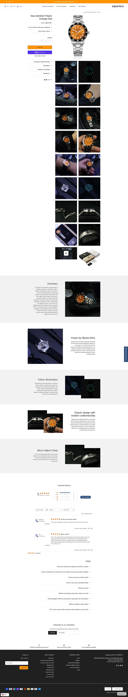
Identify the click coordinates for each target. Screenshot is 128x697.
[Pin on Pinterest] (44, 79)
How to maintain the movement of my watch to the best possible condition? (64, 572)
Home (99, 12)
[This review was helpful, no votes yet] (88, 528)
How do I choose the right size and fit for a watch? (72, 566)
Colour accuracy (83, 588)
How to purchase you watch (47, 662)
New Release (82, 6)
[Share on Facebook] (46, 79)
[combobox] (55, 510)
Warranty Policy (50, 669)
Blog (78, 669)
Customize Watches (75, 667)
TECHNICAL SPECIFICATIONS (42, 61)
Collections (72, 6)
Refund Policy (50, 667)
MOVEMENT (46, 65)
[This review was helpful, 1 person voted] (88, 550)
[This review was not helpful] (91, 528)
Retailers (77, 660)
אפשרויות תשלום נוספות (39, 55)
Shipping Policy (50, 665)
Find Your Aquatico (62, 6)
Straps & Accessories (48, 6)
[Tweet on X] (48, 79)
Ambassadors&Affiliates (74, 662)
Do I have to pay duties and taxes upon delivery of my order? (69, 609)
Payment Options (49, 672)
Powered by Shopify (116, 692)
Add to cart (40, 47)
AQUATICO (109, 692)
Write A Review (85, 497)
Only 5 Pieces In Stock (44, 31)
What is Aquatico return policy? (78, 604)
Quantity (50, 37)
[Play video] (66, 253)
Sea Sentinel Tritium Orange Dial (90, 12)
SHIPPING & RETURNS (44, 69)
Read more (57, 543)
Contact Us (51, 658)
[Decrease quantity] (50, 41)
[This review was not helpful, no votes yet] (91, 550)
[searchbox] (40, 510)
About (78, 658)
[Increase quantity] (41, 41)
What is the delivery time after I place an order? (73, 593)
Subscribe (52, 632)
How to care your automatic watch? (77, 582)
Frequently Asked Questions (47, 660)
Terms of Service (50, 676)
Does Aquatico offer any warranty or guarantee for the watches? (67, 599)
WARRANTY (46, 73)
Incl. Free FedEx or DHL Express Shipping (39, 27)
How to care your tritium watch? (78, 577)
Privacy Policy (50, 674)
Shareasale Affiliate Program (73, 665)
